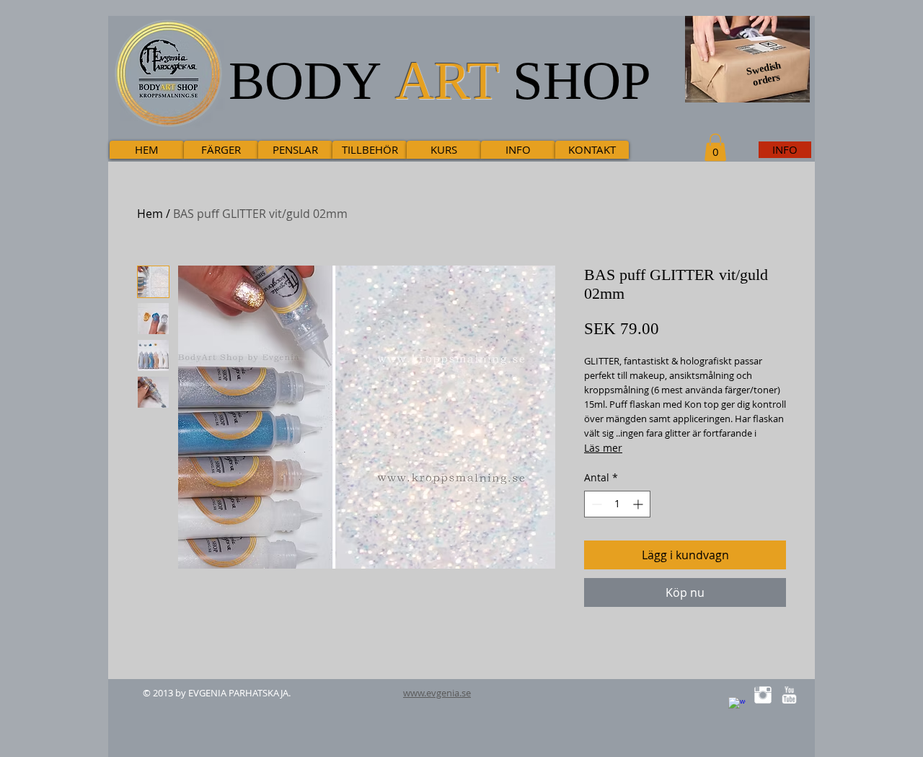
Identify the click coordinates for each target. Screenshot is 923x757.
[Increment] (639, 504)
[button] (715, 147)
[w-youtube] (789, 695)
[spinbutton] (617, 504)
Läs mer (603, 448)
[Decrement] (595, 504)
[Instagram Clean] (763, 695)
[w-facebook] (737, 705)
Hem (150, 214)
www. (414, 692)
